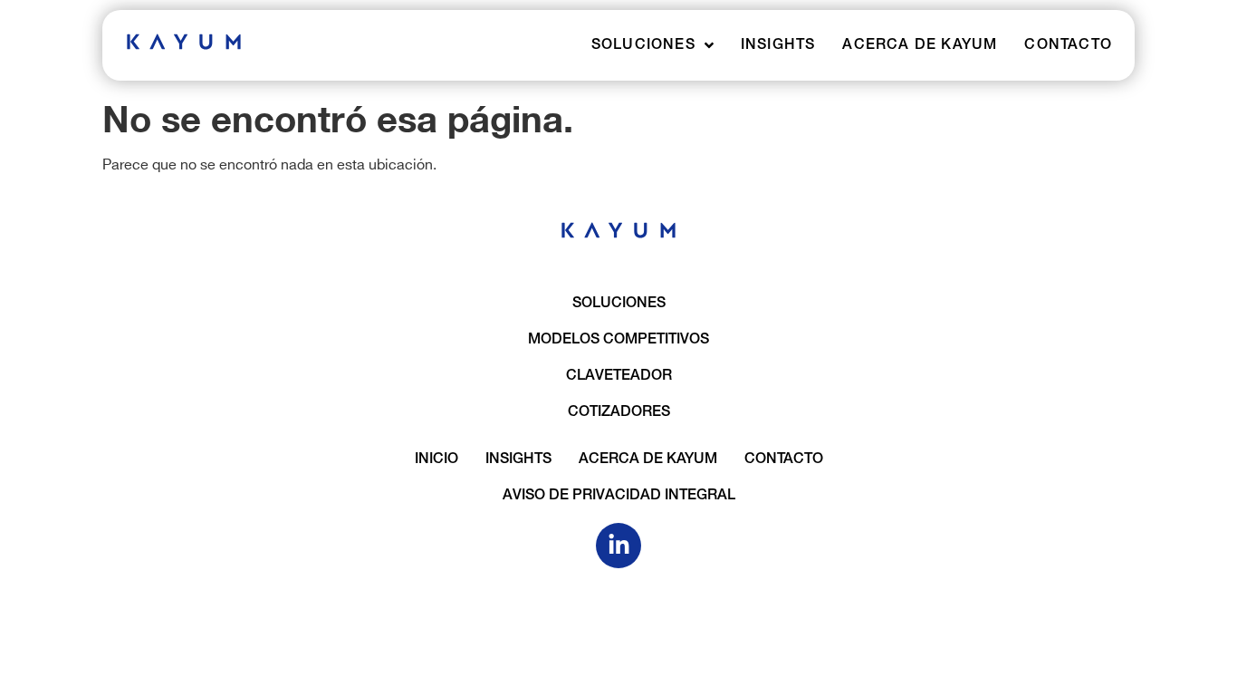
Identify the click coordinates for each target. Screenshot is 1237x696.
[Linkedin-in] (618, 545)
